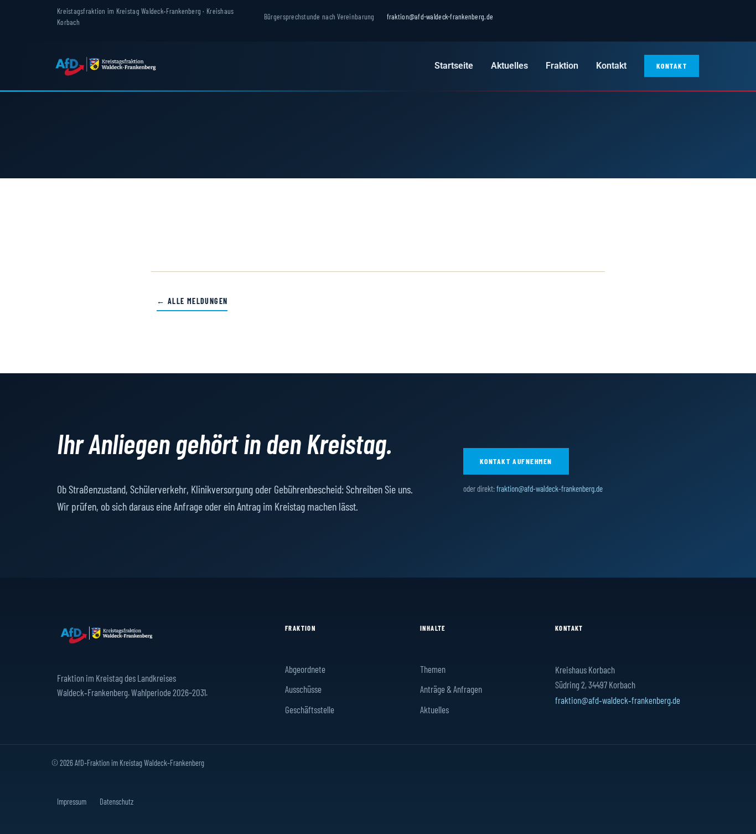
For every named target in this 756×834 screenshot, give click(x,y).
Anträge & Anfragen (451, 688)
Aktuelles (509, 65)
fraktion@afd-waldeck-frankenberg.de (440, 16)
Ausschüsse (303, 688)
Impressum (71, 801)
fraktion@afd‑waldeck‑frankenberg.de (617, 700)
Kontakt (611, 65)
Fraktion (562, 65)
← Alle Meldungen (192, 301)
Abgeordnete (305, 669)
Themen (433, 669)
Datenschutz (116, 801)
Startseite (453, 65)
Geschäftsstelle (309, 709)
